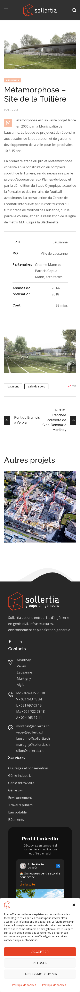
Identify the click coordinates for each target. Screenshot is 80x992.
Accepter (40, 952)
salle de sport (36, 386)
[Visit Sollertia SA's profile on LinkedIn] (23, 866)
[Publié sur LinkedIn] (58, 865)
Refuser (40, 963)
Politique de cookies (24, 985)
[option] (40, 510)
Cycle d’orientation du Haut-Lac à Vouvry (37, 484)
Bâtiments (16, 819)
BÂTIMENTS (12, 80)
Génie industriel (20, 775)
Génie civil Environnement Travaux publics (20, 797)
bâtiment (13, 386)
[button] (74, 905)
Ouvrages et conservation (28, 768)
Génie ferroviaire (21, 783)
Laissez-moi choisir (40, 974)
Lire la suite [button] (27, 884)
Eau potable (17, 812)
